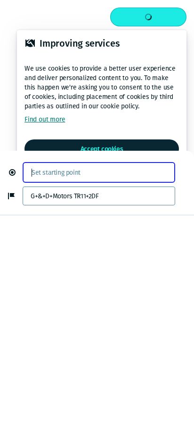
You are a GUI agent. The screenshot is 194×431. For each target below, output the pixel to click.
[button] (16, 172)
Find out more (44, 119)
